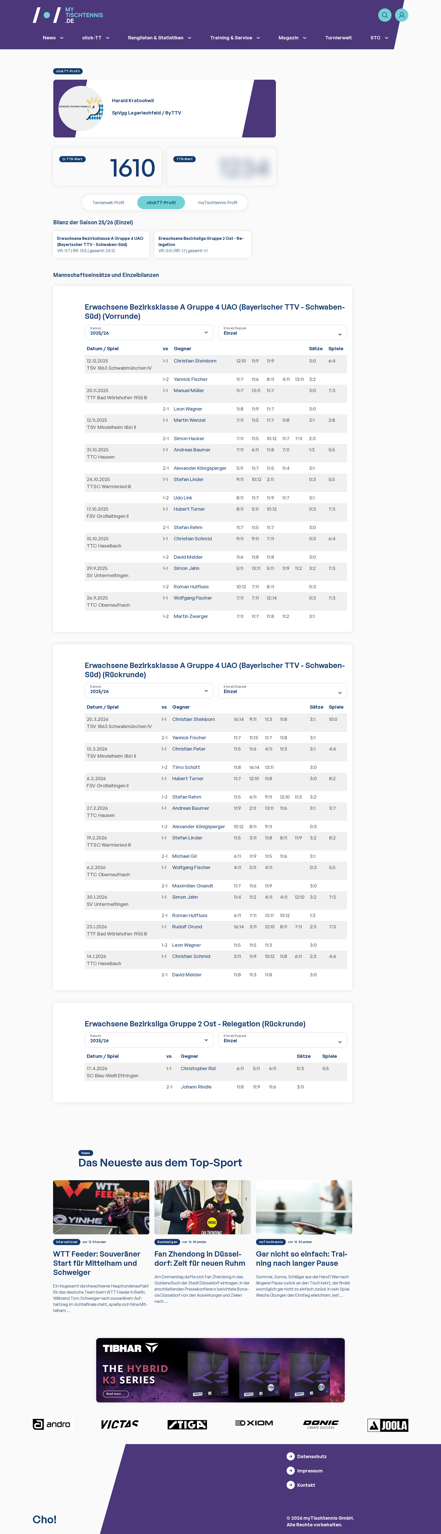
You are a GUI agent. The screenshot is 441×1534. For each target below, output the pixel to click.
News (49, 37)
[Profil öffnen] (401, 15)
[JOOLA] (388, 1425)
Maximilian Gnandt (192, 886)
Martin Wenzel (190, 420)
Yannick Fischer (191, 379)
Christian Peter (189, 749)
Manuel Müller (189, 390)
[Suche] (384, 15)
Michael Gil (184, 856)
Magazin (288, 37)
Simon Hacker (189, 438)
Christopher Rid (198, 1068)
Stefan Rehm (188, 527)
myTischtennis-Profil (217, 202)
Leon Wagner (188, 409)
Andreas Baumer (192, 450)
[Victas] (120, 1424)
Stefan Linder (189, 479)
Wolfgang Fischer (193, 598)
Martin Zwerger (191, 616)
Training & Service (231, 37)
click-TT (92, 37)
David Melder (188, 557)
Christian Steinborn (195, 361)
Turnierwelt (338, 37)
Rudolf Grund (187, 926)
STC (376, 37)
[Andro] (53, 1424)
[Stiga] (187, 1424)
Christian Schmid (193, 538)
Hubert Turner (189, 509)
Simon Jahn (187, 568)
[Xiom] (254, 1423)
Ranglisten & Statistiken (156, 37)
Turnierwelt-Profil (108, 202)
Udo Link (183, 498)
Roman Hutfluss (191, 586)
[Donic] (321, 1424)
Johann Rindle (196, 1087)
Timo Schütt (186, 767)
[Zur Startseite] (68, 15)
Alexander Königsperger (200, 468)
